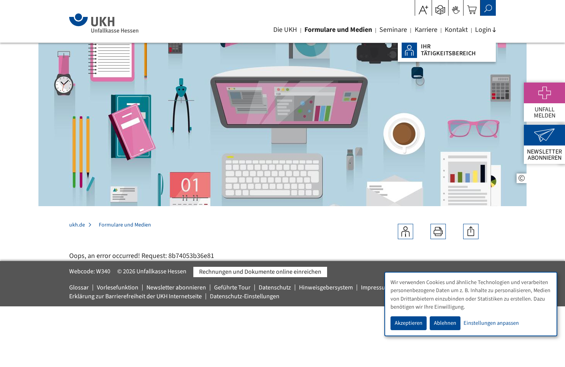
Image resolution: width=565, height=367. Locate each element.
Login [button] (483, 30)
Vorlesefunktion (117, 287)
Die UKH (285, 30)
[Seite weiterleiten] (471, 231)
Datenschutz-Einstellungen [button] (244, 296)
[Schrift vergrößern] (423, 7)
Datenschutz (275, 287)
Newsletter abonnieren (176, 287)
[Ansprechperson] (405, 231)
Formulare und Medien (338, 30)
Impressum (375, 287)
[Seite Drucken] (438, 231)
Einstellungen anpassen (491, 323)
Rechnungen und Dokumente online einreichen (260, 272)
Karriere (426, 30)
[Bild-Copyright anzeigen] (522, 178)
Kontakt (456, 30)
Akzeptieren (408, 323)
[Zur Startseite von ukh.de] (103, 23)
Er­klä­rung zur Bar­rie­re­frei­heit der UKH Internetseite (135, 296)
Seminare (393, 30)
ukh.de (77, 225)
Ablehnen (445, 323)
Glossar (79, 287)
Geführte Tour (232, 287)
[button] (440, 7)
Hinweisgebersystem (326, 287)
